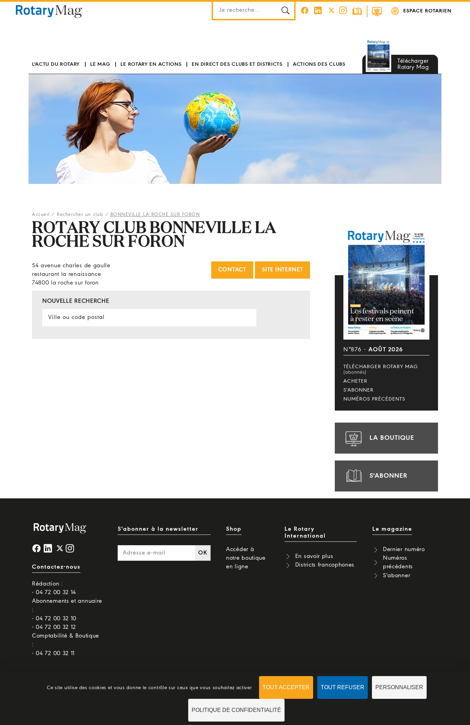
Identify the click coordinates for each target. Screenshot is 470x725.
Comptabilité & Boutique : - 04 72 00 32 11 (65, 644)
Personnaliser (399, 687)
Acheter (355, 381)
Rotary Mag (48, 11)
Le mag (100, 64)
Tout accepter (286, 687)
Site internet (282, 270)
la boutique (392, 438)
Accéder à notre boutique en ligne (246, 558)
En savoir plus (314, 556)
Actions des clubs (319, 64)
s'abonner (388, 476)
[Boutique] (377, 11)
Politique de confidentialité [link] (236, 710)
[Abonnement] (357, 11)
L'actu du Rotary (56, 64)
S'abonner (358, 390)
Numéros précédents (374, 399)
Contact (232, 270)
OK (202, 553)
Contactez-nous (56, 567)
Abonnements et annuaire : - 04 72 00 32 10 (67, 610)
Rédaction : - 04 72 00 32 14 (54, 588)
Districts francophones (324, 565)
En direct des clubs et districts (237, 64)
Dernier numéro (404, 549)
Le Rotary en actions (150, 64)
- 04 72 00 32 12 (54, 627)
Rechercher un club (80, 214)
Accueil (41, 214)
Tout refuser (342, 687)
